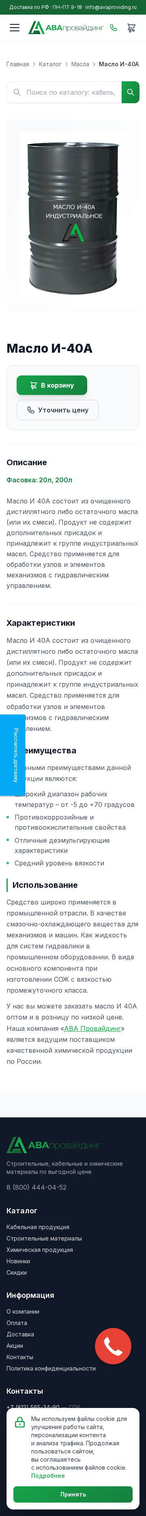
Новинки (18, 1261)
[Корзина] (131, 28)
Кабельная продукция (37, 1226)
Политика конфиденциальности (51, 1368)
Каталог (50, 64)
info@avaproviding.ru (111, 7)
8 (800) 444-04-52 (36, 1187)
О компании (22, 1311)
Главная (17, 64)
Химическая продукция (39, 1249)
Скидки (16, 1272)
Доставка (20, 1334)
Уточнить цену (63, 410)
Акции (14, 1345)
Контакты (19, 1356)
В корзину (57, 385)
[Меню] (14, 28)
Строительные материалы (44, 1238)
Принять (73, 1494)
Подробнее (48, 1475)
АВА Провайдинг (92, 1028)
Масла (80, 64)
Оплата (16, 1322)
